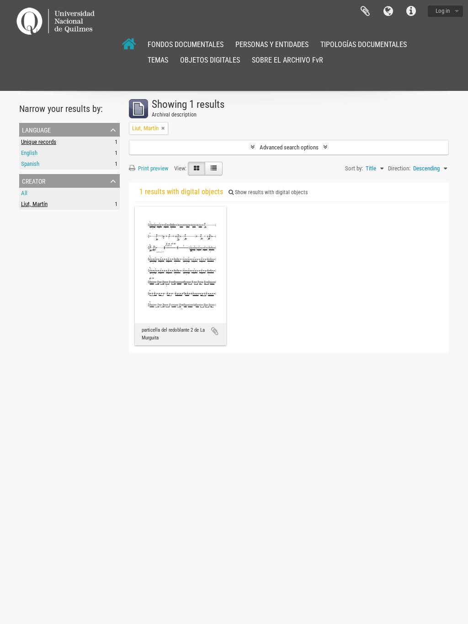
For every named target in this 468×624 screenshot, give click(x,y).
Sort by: (354, 168)
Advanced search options (289, 147)
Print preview (152, 168)
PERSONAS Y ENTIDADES (271, 44)
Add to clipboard (214, 331)
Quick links (410, 11)
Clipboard (365, 11)
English (29, 152)
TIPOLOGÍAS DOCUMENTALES (363, 44)
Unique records (38, 141)
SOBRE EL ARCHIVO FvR (287, 60)
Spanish (30, 163)
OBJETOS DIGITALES (210, 60)
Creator (33, 180)
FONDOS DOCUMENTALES (185, 44)
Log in (443, 10)
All (24, 193)
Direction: (399, 168)
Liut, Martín (34, 204)
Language (388, 11)
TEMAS (158, 60)
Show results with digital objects (271, 192)
